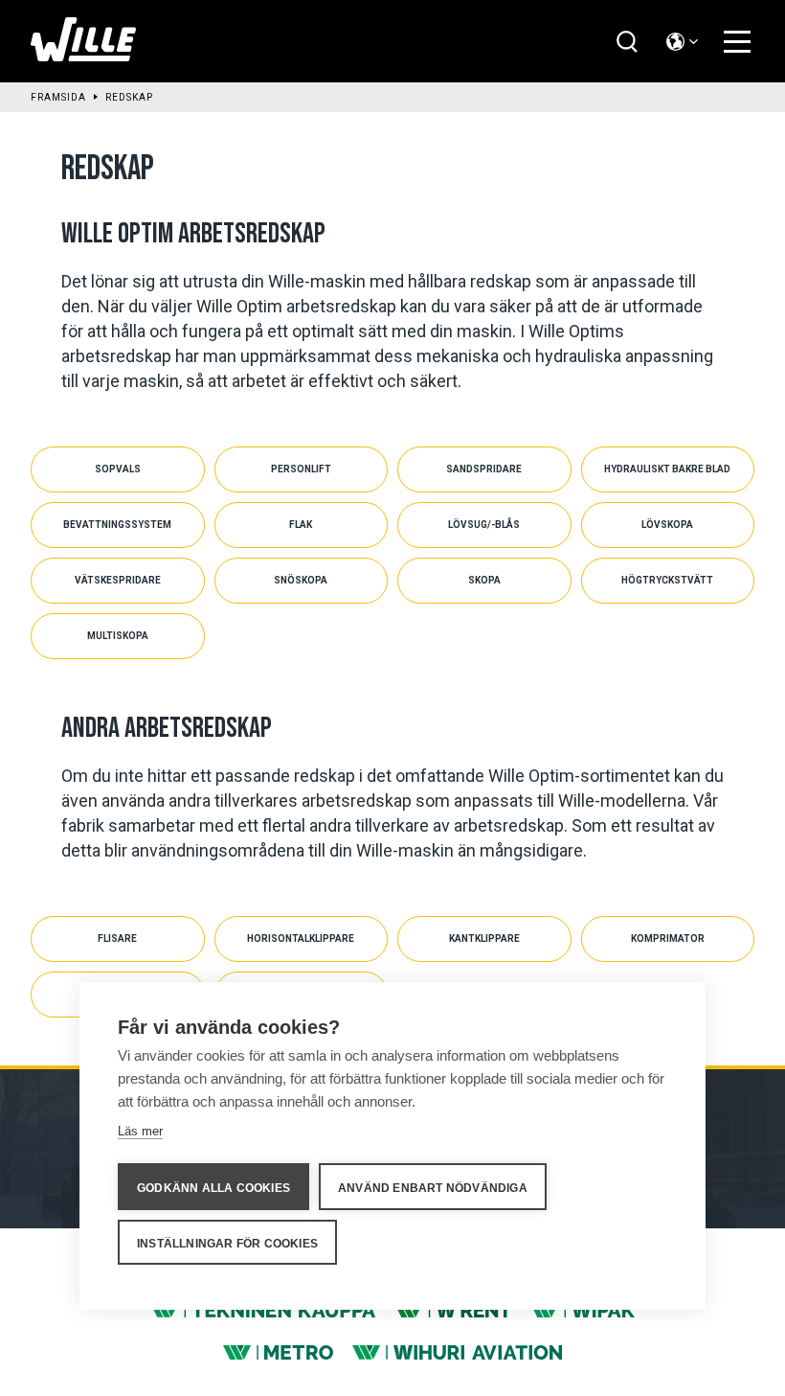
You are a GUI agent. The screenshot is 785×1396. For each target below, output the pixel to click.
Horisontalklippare (300, 938)
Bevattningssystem (117, 524)
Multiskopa (117, 635)
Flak (300, 524)
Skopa (484, 580)
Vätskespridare (118, 580)
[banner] (83, 56)
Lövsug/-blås (484, 524)
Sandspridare (484, 469)
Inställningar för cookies (227, 1243)
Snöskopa (300, 580)
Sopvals (118, 469)
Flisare (117, 938)
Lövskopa (667, 524)
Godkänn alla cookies (213, 1188)
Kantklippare (484, 938)
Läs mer (140, 1131)
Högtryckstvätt (667, 580)
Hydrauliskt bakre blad (667, 469)
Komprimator (668, 938)
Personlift (301, 469)
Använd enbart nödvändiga (432, 1188)
